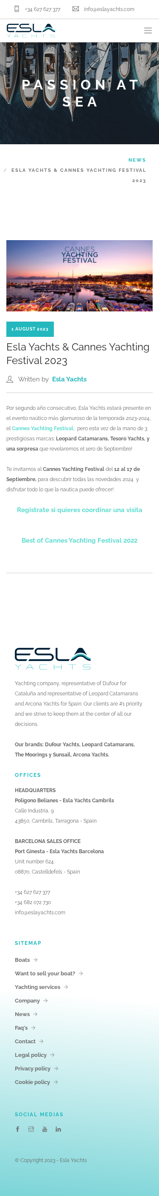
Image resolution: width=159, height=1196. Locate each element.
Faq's (21, 1028)
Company (27, 1000)
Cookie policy (32, 1082)
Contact (25, 1041)
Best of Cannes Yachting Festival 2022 (79, 540)
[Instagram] (31, 1129)
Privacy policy (32, 1068)
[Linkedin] (58, 1129)
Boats (22, 960)
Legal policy (31, 1055)
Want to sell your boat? (45, 973)
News (137, 160)
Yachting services (37, 987)
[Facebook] (17, 1129)
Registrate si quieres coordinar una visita (79, 510)
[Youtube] (44, 1129)
